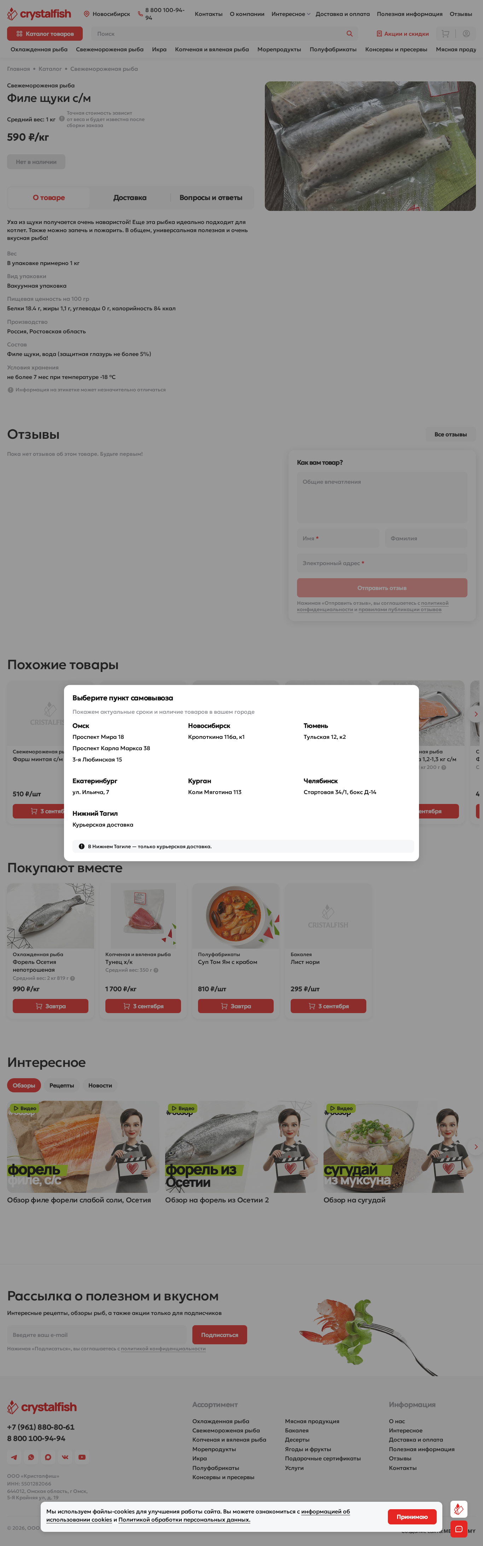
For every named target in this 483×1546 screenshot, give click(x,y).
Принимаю (412, 1516)
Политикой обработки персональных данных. (184, 1519)
